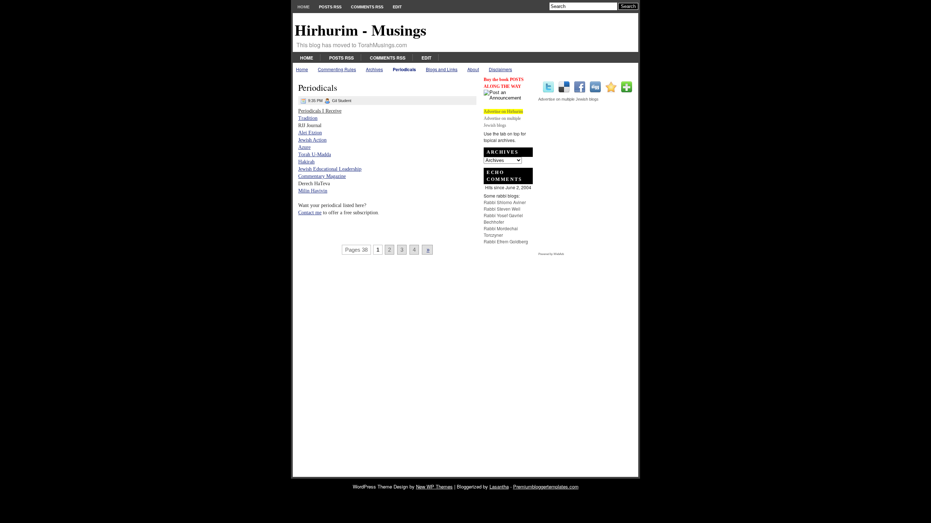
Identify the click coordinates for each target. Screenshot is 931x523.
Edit (397, 7)
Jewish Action (312, 140)
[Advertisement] (505, 355)
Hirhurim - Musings (360, 30)
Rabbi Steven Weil (502, 209)
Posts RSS (330, 7)
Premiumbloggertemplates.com (546, 486)
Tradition (307, 118)
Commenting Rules (337, 69)
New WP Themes (434, 486)
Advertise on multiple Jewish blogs (568, 99)
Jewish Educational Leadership (329, 169)
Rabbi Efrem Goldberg (506, 241)
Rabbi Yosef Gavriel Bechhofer (503, 218)
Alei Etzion (310, 132)
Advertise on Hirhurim (503, 111)
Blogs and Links (441, 69)
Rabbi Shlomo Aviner (505, 202)
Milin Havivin (312, 191)
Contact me (309, 212)
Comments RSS (367, 7)
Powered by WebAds (551, 254)
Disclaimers (500, 69)
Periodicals (404, 69)
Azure (304, 147)
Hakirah (306, 162)
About (473, 69)
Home (303, 7)
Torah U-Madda (314, 154)
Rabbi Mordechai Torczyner (501, 231)
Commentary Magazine (322, 176)
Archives (374, 69)
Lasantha (499, 486)
